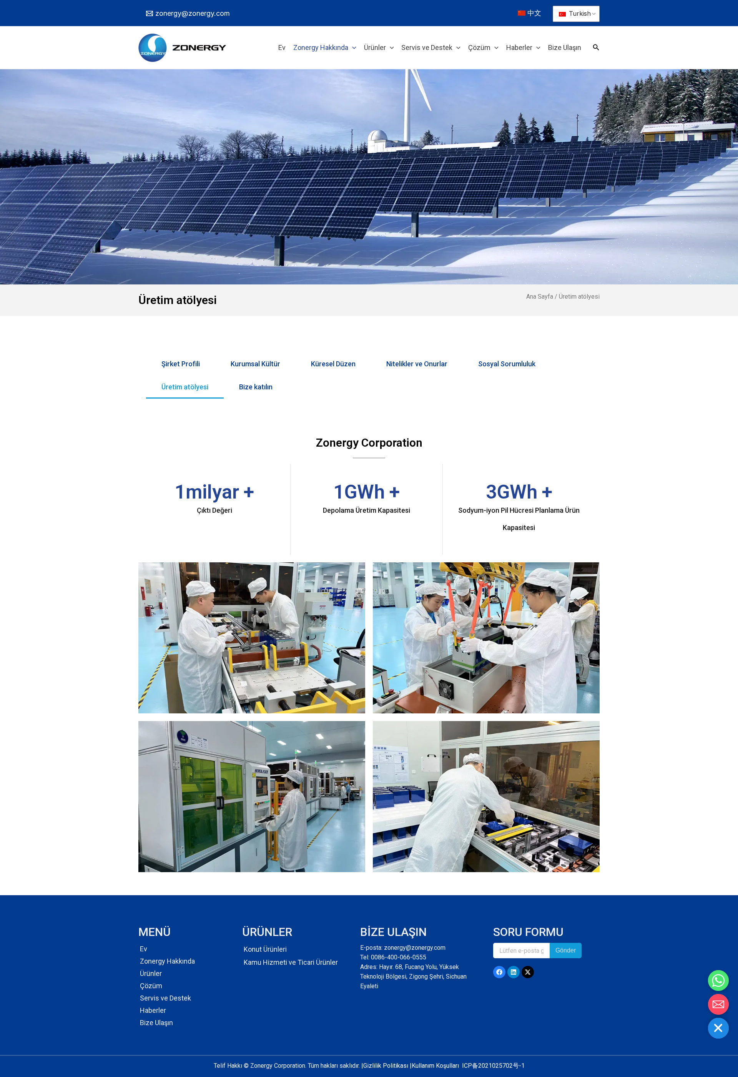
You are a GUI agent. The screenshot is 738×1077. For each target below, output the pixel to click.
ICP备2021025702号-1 (493, 1065)
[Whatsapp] (718, 980)
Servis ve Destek (165, 998)
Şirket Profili (180, 364)
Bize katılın (256, 387)
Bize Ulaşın (156, 1023)
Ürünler (151, 973)
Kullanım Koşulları (435, 1065)
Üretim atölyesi (184, 387)
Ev (143, 949)
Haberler (153, 1010)
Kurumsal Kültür (255, 364)
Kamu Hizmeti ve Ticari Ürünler (291, 962)
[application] (352, 47)
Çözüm (151, 986)
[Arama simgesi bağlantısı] (596, 49)
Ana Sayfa (539, 296)
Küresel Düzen (333, 364)
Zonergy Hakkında (167, 961)
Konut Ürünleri (265, 949)
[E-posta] (718, 1004)
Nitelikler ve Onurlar (416, 364)
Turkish (579, 13)
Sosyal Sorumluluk (506, 364)
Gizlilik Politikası (385, 1065)
